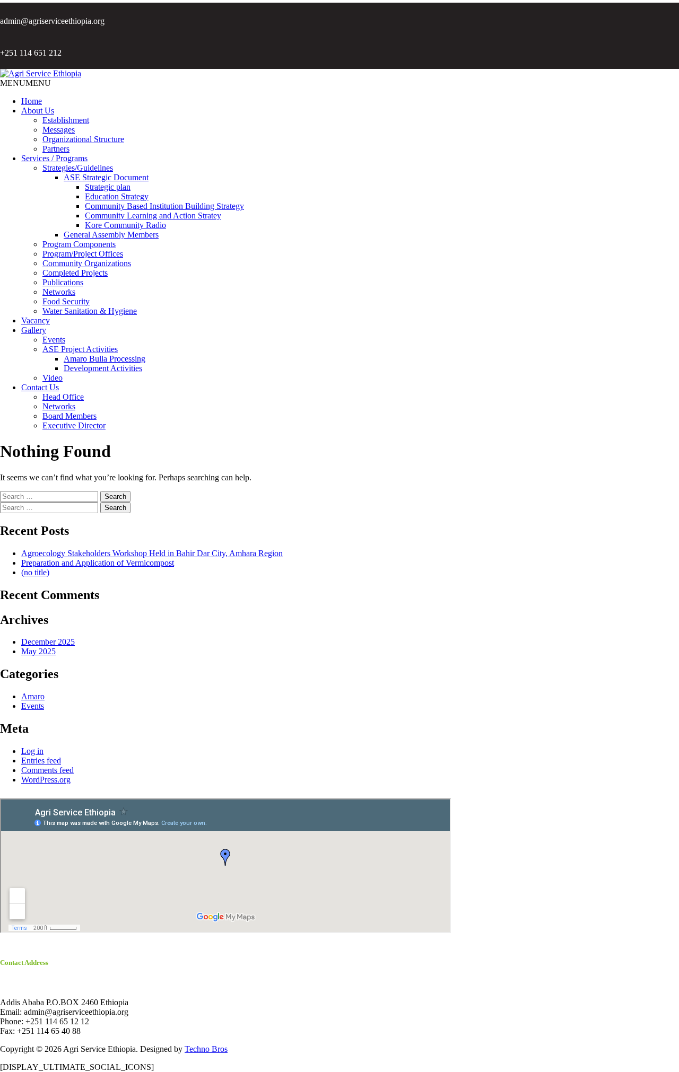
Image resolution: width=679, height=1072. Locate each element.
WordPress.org (46, 779)
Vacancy (35, 320)
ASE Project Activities (80, 349)
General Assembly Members (111, 234)
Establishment (65, 120)
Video (52, 377)
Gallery (33, 330)
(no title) (35, 572)
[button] (25, 82)
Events (53, 339)
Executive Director (74, 425)
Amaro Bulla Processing (104, 358)
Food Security (66, 301)
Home (31, 101)
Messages (58, 129)
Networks (58, 291)
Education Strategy (117, 196)
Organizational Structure (83, 139)
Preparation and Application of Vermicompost (97, 562)
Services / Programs (54, 158)
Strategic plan (107, 186)
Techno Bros (206, 1048)
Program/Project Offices (82, 253)
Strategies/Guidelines (77, 167)
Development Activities (103, 368)
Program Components (79, 244)
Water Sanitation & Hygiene (89, 310)
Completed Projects (75, 272)
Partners (55, 148)
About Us (37, 110)
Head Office (63, 396)
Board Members (69, 415)
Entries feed (41, 760)
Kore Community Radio (125, 225)
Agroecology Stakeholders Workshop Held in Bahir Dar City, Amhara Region (152, 553)
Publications (62, 282)
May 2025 (38, 651)
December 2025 (48, 641)
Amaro (33, 696)
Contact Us (40, 387)
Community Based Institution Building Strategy (164, 205)
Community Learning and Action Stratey (153, 215)
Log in (32, 750)
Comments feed (47, 770)
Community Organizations (86, 263)
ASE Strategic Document (106, 177)
